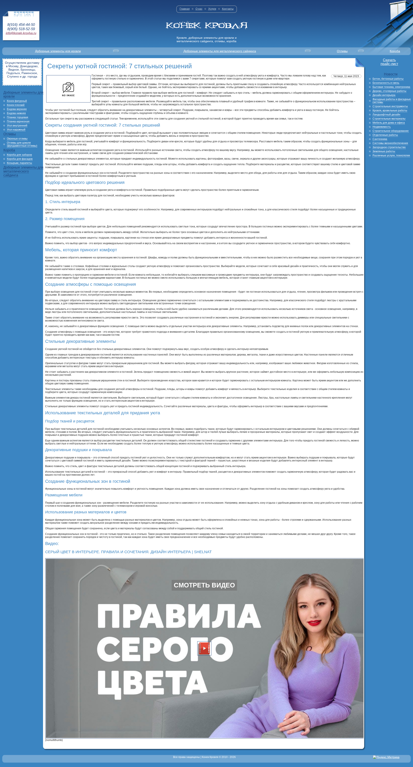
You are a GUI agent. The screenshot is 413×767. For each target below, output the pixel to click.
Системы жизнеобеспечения (390, 143)
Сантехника (380, 139)
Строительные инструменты (390, 106)
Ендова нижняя (16, 113)
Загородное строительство (389, 147)
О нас (199, 8)
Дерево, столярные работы (389, 91)
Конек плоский (16, 105)
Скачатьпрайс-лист (389, 62)
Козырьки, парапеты (19, 163)
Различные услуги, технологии (391, 155)
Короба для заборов (19, 154)
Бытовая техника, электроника (391, 86)
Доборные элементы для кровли (58, 51)
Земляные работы (384, 151)
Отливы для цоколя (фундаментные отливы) (22, 144)
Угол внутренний (17, 125)
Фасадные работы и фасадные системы (392, 101)
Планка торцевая (17, 117)
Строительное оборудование (391, 130)
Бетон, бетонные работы (388, 78)
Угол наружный (16, 129)
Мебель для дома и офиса (389, 122)
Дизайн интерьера (384, 95)
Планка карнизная (18, 121)
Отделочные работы (385, 135)
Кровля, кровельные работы (390, 110)
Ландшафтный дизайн (386, 114)
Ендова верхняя (17, 109)
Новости (391, 74)
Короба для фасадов (19, 158)
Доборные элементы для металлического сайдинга (219, 51)
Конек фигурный (17, 100)
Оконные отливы (17, 138)
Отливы (342, 51)
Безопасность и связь (386, 82)
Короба (395, 51)
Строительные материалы (389, 118)
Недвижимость (382, 126)
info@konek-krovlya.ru (21, 33)
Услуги (212, 8)
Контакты (228, 8)
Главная (185, 8)
